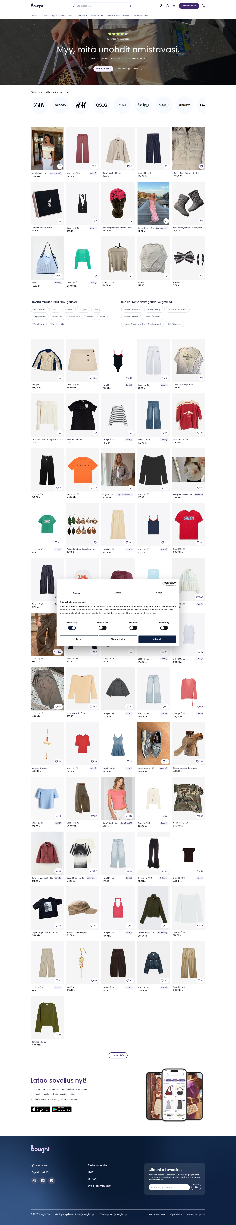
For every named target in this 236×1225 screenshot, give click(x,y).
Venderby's (54, 173)
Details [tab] (118, 592)
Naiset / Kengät (154, 309)
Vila (52, 324)
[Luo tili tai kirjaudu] (174, 6)
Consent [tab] (77, 593)
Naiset (34, 15)
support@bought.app (116, 1214)
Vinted (197, 494)
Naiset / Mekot (131, 316)
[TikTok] (51, 1180)
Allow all (157, 639)
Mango (90, 316)
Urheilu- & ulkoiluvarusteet (118, 15)
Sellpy (162, 878)
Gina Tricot (125, 823)
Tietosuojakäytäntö (196, 1214)
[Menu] (167, 6)
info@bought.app (86, 1214)
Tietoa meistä (97, 1165)
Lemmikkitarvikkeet (141, 15)
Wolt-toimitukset (99, 1186)
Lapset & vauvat (58, 15)
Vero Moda (38, 324)
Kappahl (83, 309)
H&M (57, 823)
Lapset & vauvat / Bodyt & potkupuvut (142, 324)
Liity (196, 1187)
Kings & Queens (123, 494)
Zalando (90, 878)
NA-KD (55, 309)
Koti (70, 15)
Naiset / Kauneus (132, 309)
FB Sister (69, 309)
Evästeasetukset (157, 1214)
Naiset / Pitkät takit (178, 309)
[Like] (60, 166)
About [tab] (159, 592)
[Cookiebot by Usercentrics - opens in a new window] (164, 584)
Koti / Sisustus (174, 324)
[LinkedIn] (42, 1180)
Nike (62, 324)
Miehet (44, 15)
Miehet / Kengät (152, 316)
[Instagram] (34, 1180)
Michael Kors (39, 309)
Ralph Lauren (39, 316)
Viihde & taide (97, 15)
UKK (90, 1172)
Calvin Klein (74, 316)
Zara (92, 173)
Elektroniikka (82, 15)
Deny (78, 639)
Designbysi (160, 228)
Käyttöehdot (176, 1214)
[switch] (103, 628)
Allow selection (118, 639)
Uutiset (93, 1179)
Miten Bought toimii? (128, 68)
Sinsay (97, 309)
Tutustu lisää (118, 1055)
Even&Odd (57, 316)
